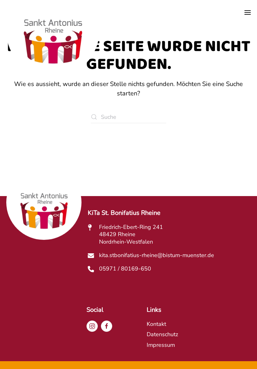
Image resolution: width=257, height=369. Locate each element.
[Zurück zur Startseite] (52, 46)
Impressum (161, 345)
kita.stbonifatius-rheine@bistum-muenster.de (156, 255)
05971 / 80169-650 (125, 268)
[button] (247, 12)
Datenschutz (162, 334)
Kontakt (156, 324)
